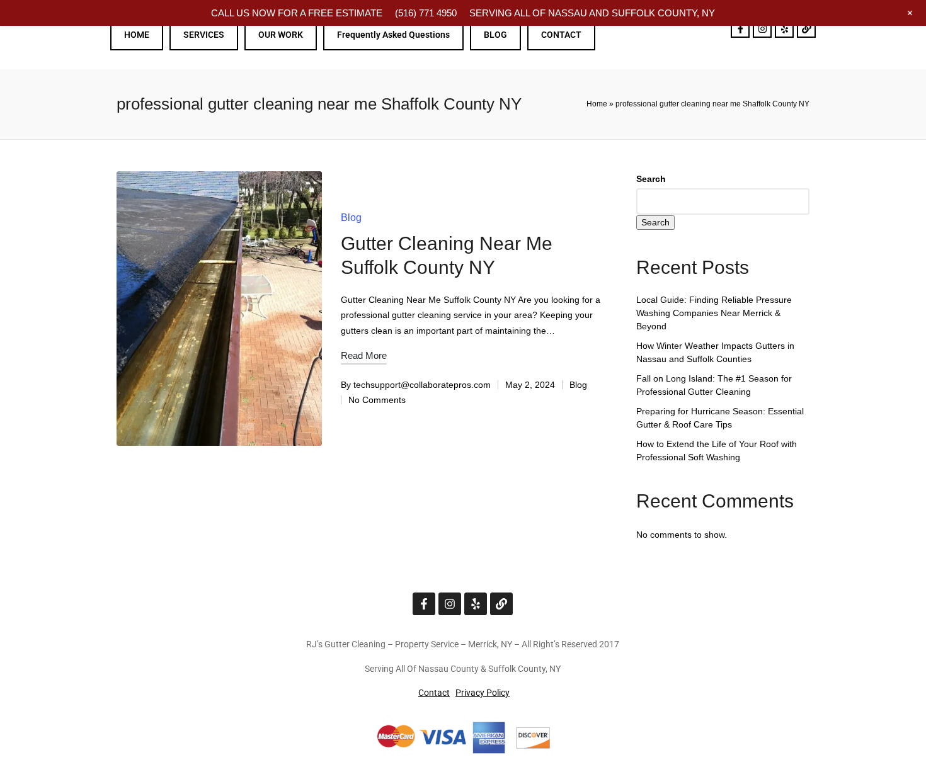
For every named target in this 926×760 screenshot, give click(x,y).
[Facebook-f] (740, 28)
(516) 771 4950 (426, 13)
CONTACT (561, 35)
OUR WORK (280, 35)
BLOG (495, 35)
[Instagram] (762, 28)
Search (651, 179)
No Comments (377, 400)
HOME (136, 35)
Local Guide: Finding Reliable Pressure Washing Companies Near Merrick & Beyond (714, 313)
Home (596, 103)
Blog (351, 217)
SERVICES (203, 35)
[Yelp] (784, 28)
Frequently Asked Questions (393, 35)
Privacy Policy (482, 693)
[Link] (806, 28)
